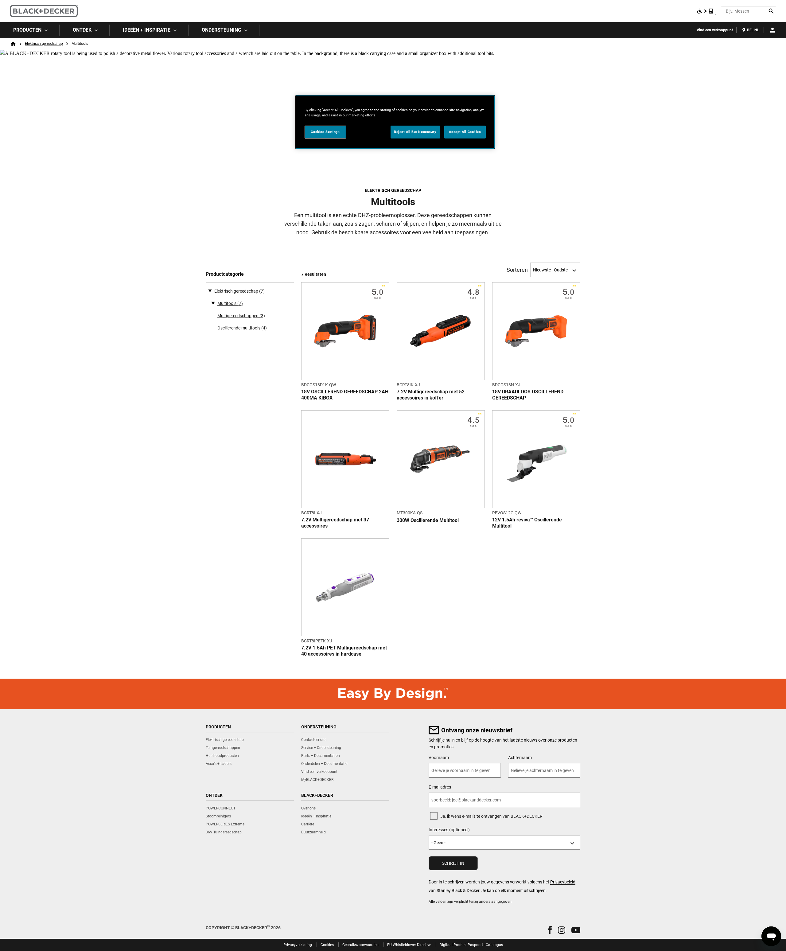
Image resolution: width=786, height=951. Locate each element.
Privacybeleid (562, 881)
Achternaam (520, 757)
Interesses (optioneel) (449, 829)
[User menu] (772, 30)
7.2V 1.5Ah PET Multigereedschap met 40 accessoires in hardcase (344, 651)
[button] (550, 930)
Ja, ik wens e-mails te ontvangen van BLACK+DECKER (491, 816)
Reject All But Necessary (415, 132)
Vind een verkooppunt (715, 30)
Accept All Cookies (465, 132)
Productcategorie (225, 274)
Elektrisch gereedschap (44, 43)
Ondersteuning (221, 30)
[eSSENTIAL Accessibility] (705, 11)
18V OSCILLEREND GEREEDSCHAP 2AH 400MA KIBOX (344, 395)
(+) (213, 303)
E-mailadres (440, 787)
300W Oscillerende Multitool (428, 520)
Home (13, 44)
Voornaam (439, 757)
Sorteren (517, 270)
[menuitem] (30, 30)
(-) (210, 290)
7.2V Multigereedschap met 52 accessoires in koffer (431, 395)
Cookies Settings (325, 132)
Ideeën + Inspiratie (146, 30)
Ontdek (82, 30)
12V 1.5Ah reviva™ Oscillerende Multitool (527, 523)
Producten (27, 30)
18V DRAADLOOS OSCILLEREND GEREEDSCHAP (527, 395)
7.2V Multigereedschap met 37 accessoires (335, 523)
